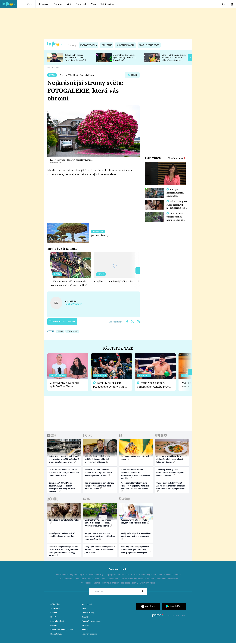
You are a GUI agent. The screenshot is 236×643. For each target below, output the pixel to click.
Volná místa (55, 608)
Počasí (142, 574)
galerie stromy (100, 235)
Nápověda (85, 625)
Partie (134, 574)
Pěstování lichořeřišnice (167, 578)
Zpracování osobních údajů (92, 621)
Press (84, 608)
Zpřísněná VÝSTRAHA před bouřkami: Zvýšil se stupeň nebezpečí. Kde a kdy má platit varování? (62, 487)
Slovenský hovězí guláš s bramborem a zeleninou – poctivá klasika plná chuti (170, 472)
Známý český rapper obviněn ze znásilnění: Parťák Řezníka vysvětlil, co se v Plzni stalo (77, 59)
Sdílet (134, 76)
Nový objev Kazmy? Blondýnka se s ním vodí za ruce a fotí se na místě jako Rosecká (100, 550)
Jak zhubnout (62, 574)
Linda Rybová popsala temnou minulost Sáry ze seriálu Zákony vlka (176, 218)
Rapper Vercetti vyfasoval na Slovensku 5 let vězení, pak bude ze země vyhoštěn (100, 536)
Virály (70, 4)
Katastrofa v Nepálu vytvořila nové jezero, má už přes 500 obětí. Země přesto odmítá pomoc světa (64, 459)
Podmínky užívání (57, 621)
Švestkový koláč (147, 583)
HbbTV (53, 617)
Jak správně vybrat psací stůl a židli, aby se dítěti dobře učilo (134, 521)
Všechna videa (176, 158)
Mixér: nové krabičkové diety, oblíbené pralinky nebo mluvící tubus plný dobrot (169, 459)
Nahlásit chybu (56, 634)
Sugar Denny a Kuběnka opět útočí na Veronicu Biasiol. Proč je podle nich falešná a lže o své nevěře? (65, 384)
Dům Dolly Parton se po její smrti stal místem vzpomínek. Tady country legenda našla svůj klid (135, 550)
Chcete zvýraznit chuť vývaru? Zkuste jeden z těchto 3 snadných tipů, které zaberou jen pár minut (170, 486)
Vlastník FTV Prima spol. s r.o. (61, 630)
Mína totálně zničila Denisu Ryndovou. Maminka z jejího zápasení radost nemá (174, 59)
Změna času (123, 574)
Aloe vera (149, 578)
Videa (93, 4)
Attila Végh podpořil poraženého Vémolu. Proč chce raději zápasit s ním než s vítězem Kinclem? (153, 385)
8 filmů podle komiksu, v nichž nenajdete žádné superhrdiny (62, 534)
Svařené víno (112, 578)
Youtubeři (58, 4)
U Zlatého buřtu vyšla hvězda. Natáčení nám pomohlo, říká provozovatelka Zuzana (97, 459)
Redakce (85, 630)
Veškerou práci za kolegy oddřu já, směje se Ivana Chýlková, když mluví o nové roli (99, 486)
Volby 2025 (100, 578)
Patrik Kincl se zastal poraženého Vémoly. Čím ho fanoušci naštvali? (110, 385)
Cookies (53, 625)
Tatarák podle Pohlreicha (131, 578)
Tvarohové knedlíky (110, 583)
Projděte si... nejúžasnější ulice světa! (114, 281)
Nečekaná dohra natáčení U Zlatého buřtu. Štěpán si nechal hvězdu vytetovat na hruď (98, 472)
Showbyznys (44, 4)
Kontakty (85, 617)
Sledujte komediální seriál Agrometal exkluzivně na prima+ (175, 195)
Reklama (53, 613)
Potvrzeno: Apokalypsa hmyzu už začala (135, 457)
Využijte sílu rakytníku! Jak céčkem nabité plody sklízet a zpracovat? (136, 534)
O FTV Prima (55, 604)
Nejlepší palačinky (129, 583)
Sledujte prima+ (107, 4)
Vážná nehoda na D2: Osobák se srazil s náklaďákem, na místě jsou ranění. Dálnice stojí (64, 472)
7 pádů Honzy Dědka (83, 578)
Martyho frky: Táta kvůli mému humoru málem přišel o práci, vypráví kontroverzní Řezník (98, 523)
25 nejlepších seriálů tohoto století (64, 520)
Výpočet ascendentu (90, 583)
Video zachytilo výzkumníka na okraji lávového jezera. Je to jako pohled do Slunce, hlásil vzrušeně (135, 486)
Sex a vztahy (82, 4)
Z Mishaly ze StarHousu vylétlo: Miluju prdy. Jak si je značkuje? (124, 57)
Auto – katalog (65, 578)
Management (87, 604)
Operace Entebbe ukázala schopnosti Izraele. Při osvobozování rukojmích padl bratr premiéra (136, 473)
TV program (110, 574)
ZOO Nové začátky (172, 574)
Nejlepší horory (96, 574)
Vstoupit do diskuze (63, 321)
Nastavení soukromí (89, 634)
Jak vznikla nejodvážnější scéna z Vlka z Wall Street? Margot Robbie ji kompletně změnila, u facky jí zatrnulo (63, 551)
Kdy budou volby (154, 574)
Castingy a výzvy (88, 613)
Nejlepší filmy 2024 (78, 574)
